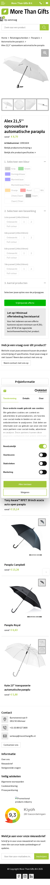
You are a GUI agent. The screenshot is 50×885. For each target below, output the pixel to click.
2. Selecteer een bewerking (20, 211)
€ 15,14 (11, 509)
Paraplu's (35, 37)
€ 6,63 (11, 630)
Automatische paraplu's (12, 41)
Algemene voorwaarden (12, 781)
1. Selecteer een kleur (16, 161)
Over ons (5, 759)
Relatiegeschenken (19, 37)
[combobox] (20, 27)
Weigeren (25, 492)
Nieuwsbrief (7, 763)
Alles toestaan (25, 484)
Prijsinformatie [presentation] (25, 382)
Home (4, 37)
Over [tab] (41, 398)
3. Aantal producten (16, 283)
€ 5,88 (11, 694)
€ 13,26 (11, 569)
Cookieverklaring (9, 786)
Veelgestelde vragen (11, 767)
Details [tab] (26, 398)
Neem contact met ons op (16, 363)
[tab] (24, 381)
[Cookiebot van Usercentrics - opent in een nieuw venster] (35, 391)
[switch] (43, 455)
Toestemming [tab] (9, 398)
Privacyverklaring (9, 790)
